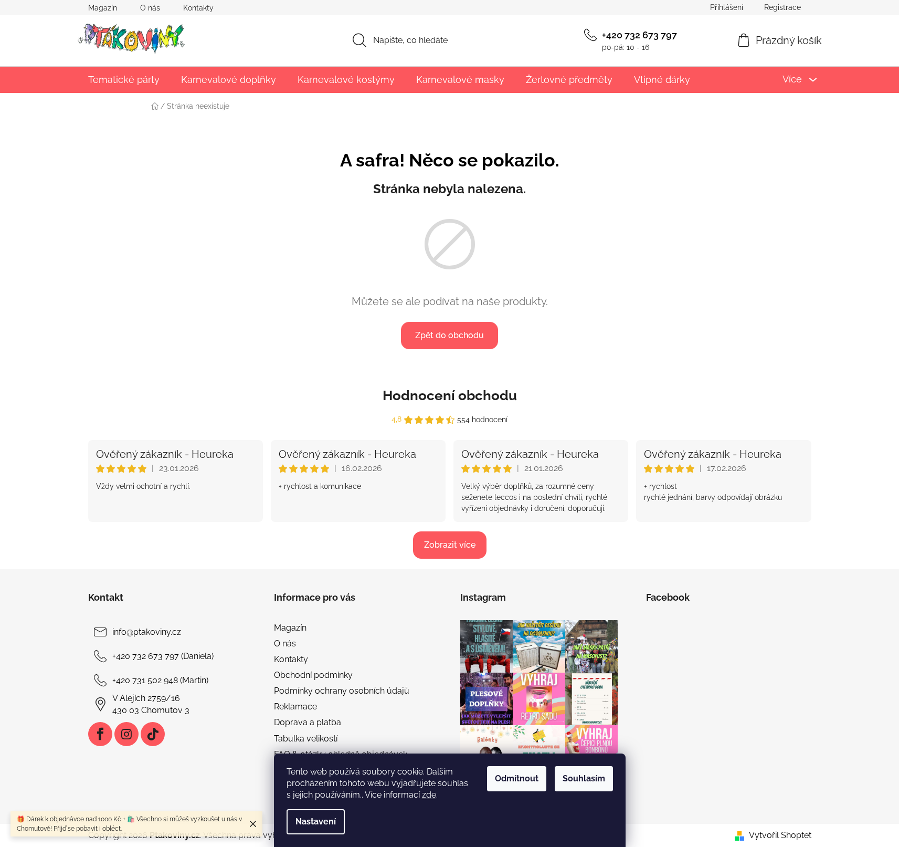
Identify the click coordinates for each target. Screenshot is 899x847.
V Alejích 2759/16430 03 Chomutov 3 (150, 704)
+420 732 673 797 (639, 34)
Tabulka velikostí (305, 739)
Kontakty (198, 8)
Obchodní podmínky (313, 675)
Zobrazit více (449, 545)
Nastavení (315, 822)
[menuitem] (124, 79)
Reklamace (295, 707)
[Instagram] (126, 734)
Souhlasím (584, 778)
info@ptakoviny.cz (146, 632)
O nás (150, 8)
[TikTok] (153, 734)
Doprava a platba (307, 722)
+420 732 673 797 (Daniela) (163, 656)
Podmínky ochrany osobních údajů (341, 691)
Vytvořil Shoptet (780, 835)
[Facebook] (100, 734)
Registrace (782, 7)
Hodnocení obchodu (450, 395)
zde (429, 795)
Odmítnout (516, 778)
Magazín (102, 8)
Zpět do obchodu (449, 335)
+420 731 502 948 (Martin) (160, 680)
